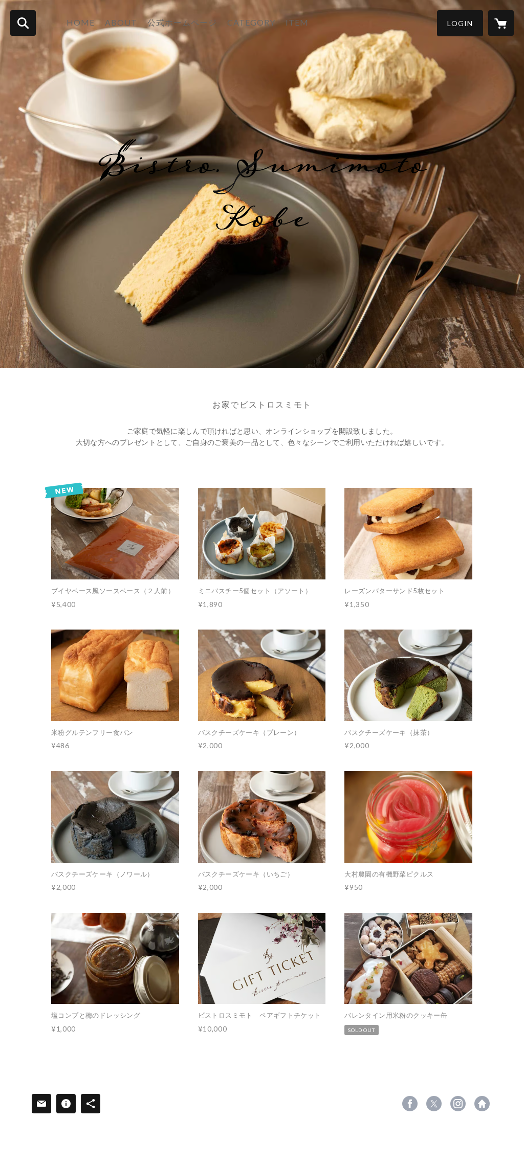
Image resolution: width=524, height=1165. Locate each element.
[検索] (23, 23)
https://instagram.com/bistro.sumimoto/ (458, 1103)
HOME (81, 22)
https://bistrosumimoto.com (482, 1103)
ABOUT (121, 22)
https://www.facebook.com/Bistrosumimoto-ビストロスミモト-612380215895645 (410, 1103)
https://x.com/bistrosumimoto (434, 1103)
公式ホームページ (182, 22)
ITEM (297, 22)
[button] (460, 23)
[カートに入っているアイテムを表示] (501, 23)
